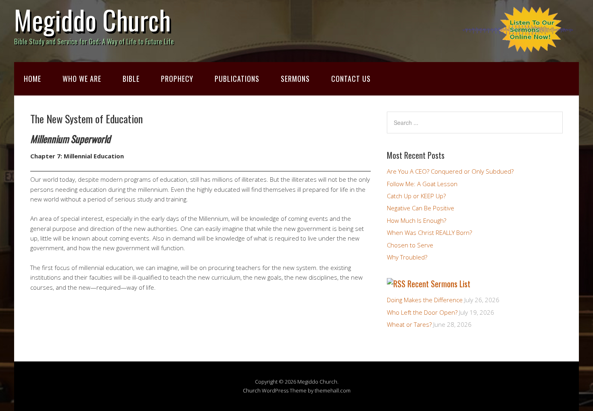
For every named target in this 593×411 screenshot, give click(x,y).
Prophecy (177, 78)
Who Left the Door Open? (422, 312)
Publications (237, 78)
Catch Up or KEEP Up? (416, 196)
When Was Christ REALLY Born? (429, 232)
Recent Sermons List (438, 284)
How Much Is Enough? (416, 220)
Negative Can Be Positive (420, 208)
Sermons (295, 78)
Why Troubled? (407, 257)
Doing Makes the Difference (425, 300)
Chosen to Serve (410, 245)
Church (252, 390)
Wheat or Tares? (409, 324)
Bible (131, 78)
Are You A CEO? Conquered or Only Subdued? (450, 171)
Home (32, 78)
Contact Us (351, 78)
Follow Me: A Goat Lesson (422, 184)
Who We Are (82, 78)
